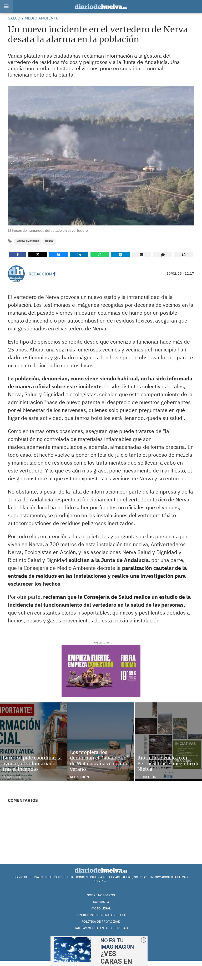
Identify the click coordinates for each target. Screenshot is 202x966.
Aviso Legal (101, 908)
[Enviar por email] (141, 254)
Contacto (101, 902)
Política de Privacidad (101, 921)
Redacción (40, 273)
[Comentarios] (162, 254)
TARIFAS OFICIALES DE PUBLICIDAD (101, 928)
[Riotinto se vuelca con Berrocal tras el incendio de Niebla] (168, 741)
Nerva (49, 241)
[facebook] (54, 273)
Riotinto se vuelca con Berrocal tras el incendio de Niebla (168, 763)
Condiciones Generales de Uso (101, 915)
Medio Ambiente (28, 241)
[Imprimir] (183, 254)
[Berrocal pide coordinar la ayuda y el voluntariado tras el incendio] (33, 741)
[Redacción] (16, 273)
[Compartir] (17, 254)
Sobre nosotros (101, 895)
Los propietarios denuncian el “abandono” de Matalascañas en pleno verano (100, 760)
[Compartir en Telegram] (120, 254)
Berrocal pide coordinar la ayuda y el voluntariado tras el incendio (32, 763)
